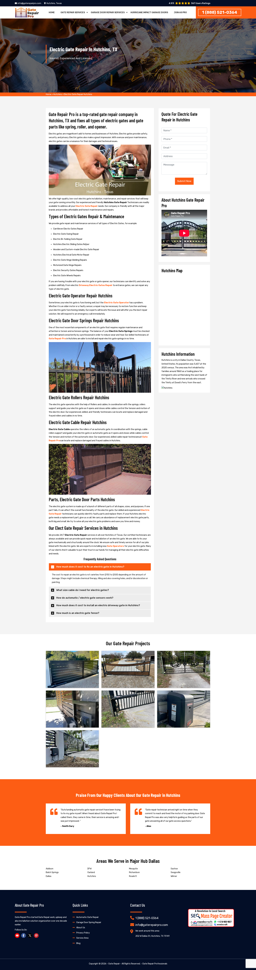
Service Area (82, 938)
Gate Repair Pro (57, 338)
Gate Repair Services (73, 12)
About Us (80, 927)
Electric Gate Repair (87, 206)
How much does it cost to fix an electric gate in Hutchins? (90, 566)
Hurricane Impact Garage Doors (149, 12)
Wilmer (174, 876)
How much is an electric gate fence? (77, 613)
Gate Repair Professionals (154, 963)
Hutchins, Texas (54, 3)
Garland (91, 872)
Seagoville (175, 872)
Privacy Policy (83, 933)
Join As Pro (180, 12)
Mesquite (133, 868)
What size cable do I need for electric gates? (82, 590)
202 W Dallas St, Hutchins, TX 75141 (152, 936)
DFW (89, 868)
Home (52, 12)
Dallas (48, 876)
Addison (49, 868)
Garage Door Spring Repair (88, 922)
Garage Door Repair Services (108, 12)
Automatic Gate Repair (87, 917)
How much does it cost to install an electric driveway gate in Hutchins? (98, 605)
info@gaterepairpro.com (29, 3)
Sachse (174, 868)
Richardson (134, 872)
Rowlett (133, 876)
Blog (78, 943)
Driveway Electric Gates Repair (95, 285)
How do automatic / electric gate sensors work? (84, 597)
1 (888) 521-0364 (219, 12)
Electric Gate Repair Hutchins (78, 94)
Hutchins (57, 94)
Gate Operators (115, 546)
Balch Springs (52, 872)
